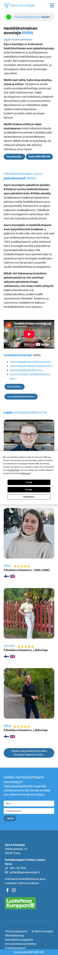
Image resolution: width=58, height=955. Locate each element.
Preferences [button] (25, 473)
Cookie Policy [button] (14, 470)
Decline (29, 490)
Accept (29, 482)
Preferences (29, 497)
